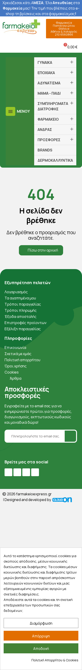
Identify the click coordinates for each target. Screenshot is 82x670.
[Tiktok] (35, 472)
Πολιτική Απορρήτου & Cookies (54, 660)
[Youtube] (17, 472)
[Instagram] (26, 472)
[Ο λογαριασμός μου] (30, 47)
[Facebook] (8, 472)
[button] (4, 46)
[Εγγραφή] (70, 436)
